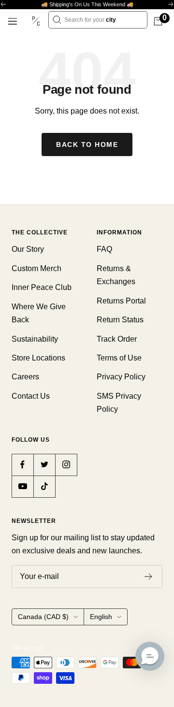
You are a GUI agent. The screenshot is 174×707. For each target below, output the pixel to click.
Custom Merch (36, 268)
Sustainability (35, 339)
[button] (149, 656)
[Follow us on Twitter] (44, 465)
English (101, 616)
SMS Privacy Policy (119, 402)
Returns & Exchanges (116, 275)
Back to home (87, 144)
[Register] (149, 576)
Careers (25, 377)
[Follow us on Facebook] (22, 465)
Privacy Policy (121, 377)
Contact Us (31, 396)
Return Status (120, 320)
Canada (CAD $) (43, 616)
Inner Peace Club (42, 287)
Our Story (28, 249)
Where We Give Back (39, 313)
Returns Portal (121, 301)
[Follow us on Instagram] (66, 465)
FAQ (104, 249)
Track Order (117, 339)
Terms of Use (119, 358)
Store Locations (38, 358)
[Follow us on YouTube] (22, 486)
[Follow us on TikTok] (44, 486)
